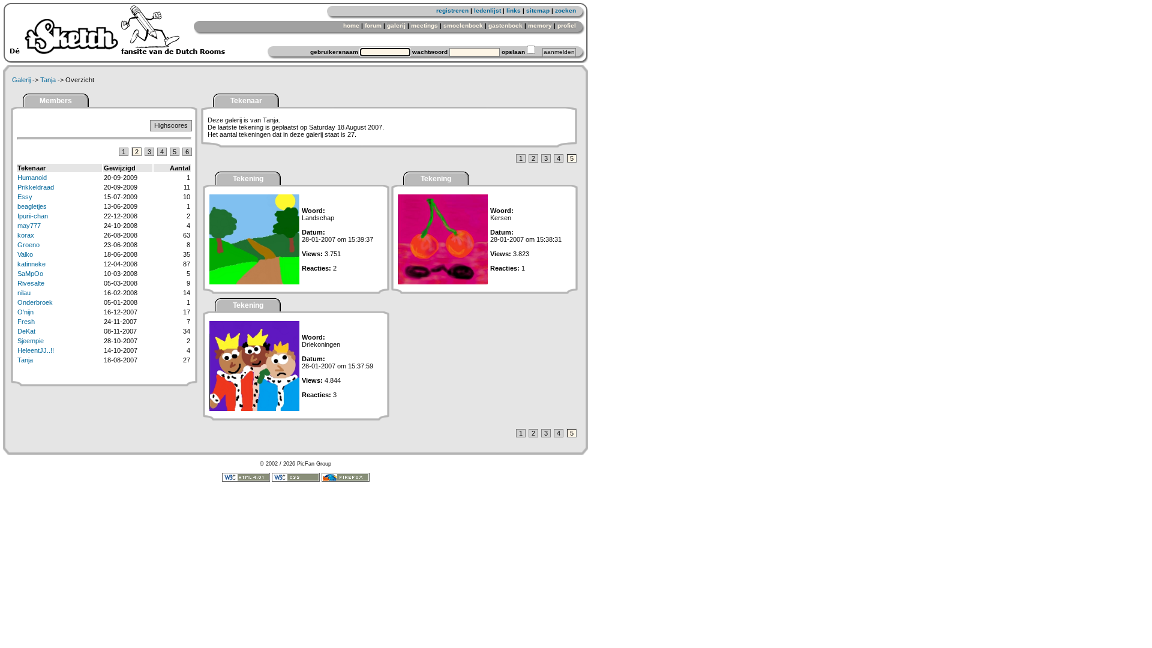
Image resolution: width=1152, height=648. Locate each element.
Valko (25, 254)
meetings (424, 25)
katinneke (31, 264)
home (351, 25)
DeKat (26, 331)
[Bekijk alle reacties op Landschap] (254, 282)
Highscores (171, 125)
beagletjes (32, 206)
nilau (24, 292)
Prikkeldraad (35, 187)
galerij (396, 25)
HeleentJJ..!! (35, 350)
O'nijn (25, 312)
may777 (29, 225)
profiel (566, 25)
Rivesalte (30, 283)
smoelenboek (463, 25)
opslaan (513, 52)
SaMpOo (30, 273)
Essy (24, 196)
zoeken (565, 10)
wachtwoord (430, 52)
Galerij (21, 79)
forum (373, 25)
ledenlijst (487, 10)
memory (540, 25)
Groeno (28, 244)
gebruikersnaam (334, 52)
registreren (452, 10)
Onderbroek (35, 302)
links (513, 10)
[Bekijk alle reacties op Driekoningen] (254, 408)
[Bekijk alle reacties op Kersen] (443, 282)
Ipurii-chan (32, 216)
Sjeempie (30, 340)
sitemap (538, 10)
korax (25, 235)
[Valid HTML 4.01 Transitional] (246, 480)
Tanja (48, 79)
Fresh (26, 321)
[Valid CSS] (296, 480)
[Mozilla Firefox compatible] (346, 480)
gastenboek (505, 25)
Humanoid (32, 177)
